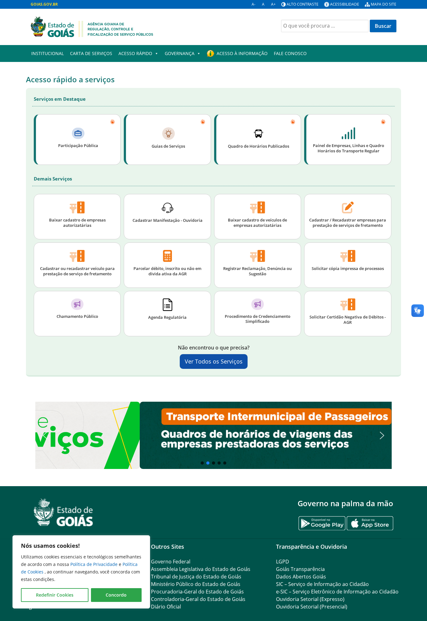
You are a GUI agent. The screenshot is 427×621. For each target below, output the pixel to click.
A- (253, 4)
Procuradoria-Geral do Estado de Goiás (197, 591)
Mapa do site (383, 4)
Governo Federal (170, 561)
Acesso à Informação (242, 53)
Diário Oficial (166, 606)
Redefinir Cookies (54, 595)
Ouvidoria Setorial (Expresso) (310, 599)
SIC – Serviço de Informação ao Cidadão (322, 584)
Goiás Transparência (300, 569)
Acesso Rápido (135, 53)
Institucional (47, 53)
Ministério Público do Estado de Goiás (195, 584)
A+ (273, 4)
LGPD (282, 561)
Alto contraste (303, 4)
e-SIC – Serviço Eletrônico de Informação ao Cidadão (337, 591)
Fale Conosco (290, 53)
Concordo (116, 595)
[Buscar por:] (325, 26)
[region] (81, 571)
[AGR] (92, 26)
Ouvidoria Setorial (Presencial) (311, 606)
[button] (213, 435)
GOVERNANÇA (179, 53)
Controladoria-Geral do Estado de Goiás (198, 599)
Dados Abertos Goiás (301, 576)
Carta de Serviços (91, 53)
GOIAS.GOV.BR (44, 4)
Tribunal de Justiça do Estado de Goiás (196, 576)
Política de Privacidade (94, 564)
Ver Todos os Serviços (214, 361)
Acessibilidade (344, 4)
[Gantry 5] (63, 512)
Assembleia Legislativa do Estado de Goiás (200, 569)
